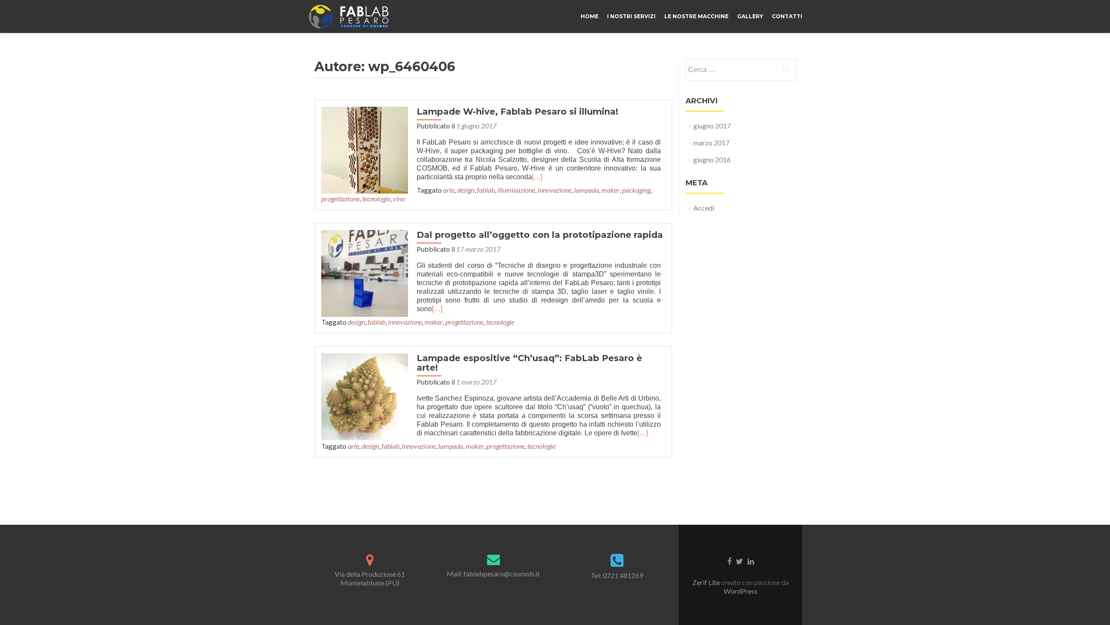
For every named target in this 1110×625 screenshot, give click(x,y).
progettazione (340, 198)
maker (610, 190)
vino (399, 198)
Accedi (703, 208)
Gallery (750, 16)
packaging (636, 190)
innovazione (554, 190)
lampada (586, 190)
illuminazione (516, 190)
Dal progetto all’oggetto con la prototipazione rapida (540, 235)
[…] (537, 177)
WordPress (740, 591)
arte (448, 190)
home (589, 16)
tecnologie (376, 198)
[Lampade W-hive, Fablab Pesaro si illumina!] (364, 149)
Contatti (787, 16)
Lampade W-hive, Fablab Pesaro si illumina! (517, 111)
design (465, 190)
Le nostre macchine (696, 16)
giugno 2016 (712, 159)
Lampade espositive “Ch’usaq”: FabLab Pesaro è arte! (529, 363)
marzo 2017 (711, 142)
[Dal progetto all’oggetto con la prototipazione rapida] (364, 272)
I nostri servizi (631, 16)
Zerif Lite (706, 582)
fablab (486, 190)
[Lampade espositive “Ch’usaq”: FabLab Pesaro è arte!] (364, 395)
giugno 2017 (712, 126)
